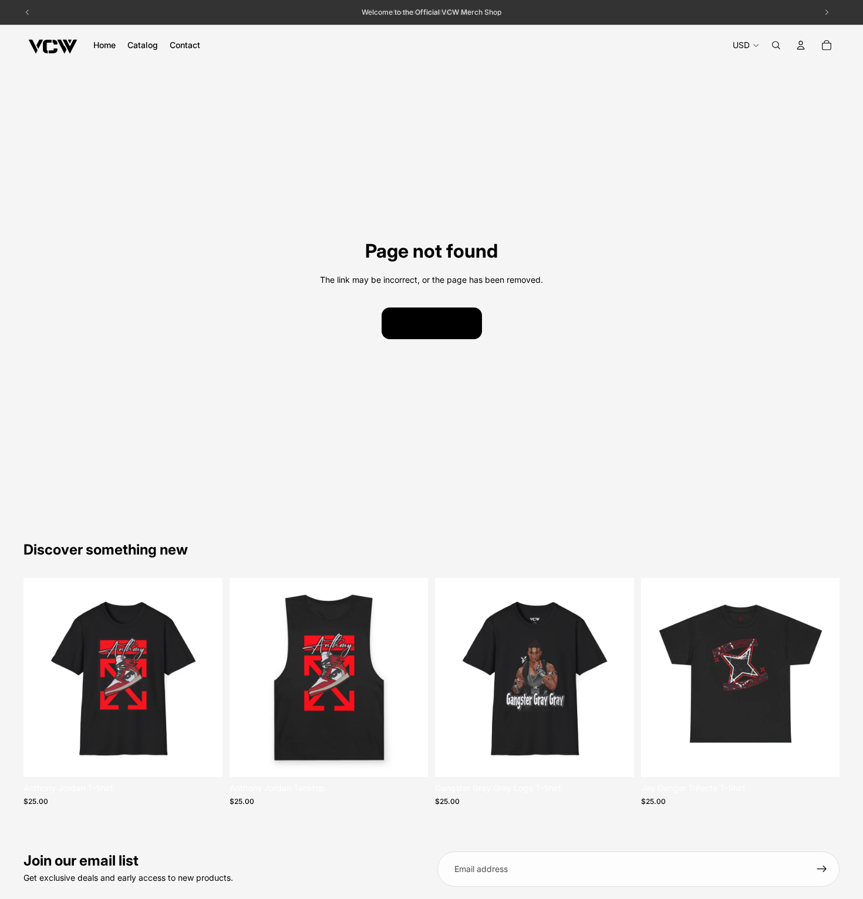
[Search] (776, 45)
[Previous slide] (41, 678)
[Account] (801, 45)
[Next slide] (205, 678)
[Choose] (204, 759)
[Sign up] (822, 869)
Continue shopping (432, 323)
